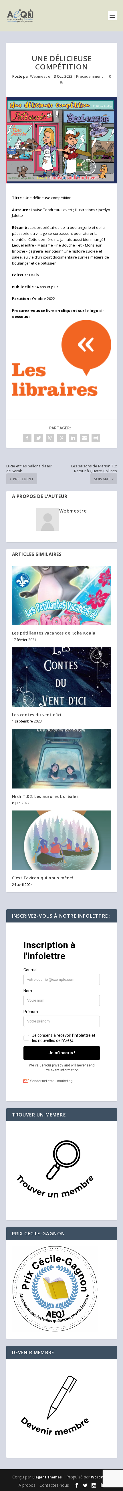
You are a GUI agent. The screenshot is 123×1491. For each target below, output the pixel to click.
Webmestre (40, 76)
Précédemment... (90, 76)
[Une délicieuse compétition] (61, 140)
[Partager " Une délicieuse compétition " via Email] (84, 438)
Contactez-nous (54, 1485)
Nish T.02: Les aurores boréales (45, 796)
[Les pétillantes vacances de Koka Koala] (61, 595)
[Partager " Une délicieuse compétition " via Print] (96, 438)
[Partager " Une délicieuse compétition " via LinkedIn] (73, 438)
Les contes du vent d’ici (36, 714)
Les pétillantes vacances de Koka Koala (54, 633)
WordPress (101, 1477)
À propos (27, 1485)
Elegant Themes (47, 1477)
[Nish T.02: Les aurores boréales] (61, 758)
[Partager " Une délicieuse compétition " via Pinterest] (61, 438)
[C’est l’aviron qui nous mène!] (61, 840)
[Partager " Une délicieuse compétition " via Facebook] (27, 438)
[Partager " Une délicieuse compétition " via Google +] (50, 438)
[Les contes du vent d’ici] (61, 677)
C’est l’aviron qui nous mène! (43, 877)
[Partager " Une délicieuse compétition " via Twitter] (38, 438)
